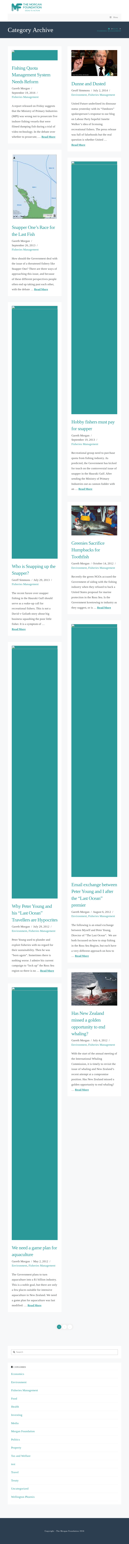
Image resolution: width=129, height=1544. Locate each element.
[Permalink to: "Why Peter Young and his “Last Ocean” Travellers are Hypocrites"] (34, 772)
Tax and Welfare (21, 1456)
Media (15, 1423)
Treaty (15, 1480)
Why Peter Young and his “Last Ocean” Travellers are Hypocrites (34, 912)
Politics (15, 1439)
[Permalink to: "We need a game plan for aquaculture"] (34, 1113)
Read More (48, 136)
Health (15, 1406)
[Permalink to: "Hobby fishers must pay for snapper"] (94, 287)
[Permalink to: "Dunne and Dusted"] (94, 63)
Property (16, 1447)
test (13, 1464)
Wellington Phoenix (23, 1496)
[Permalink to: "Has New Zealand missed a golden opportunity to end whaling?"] (94, 989)
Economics (17, 1374)
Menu (115, 17)
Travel (15, 1472)
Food (14, 1398)
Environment (79, 94)
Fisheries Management (25, 97)
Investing (16, 1415)
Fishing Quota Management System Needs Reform (31, 74)
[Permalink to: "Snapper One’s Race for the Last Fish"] (34, 186)
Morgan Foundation (23, 1431)
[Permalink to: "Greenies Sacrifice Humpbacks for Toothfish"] (94, 520)
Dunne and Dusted (88, 83)
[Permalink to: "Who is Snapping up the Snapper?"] (34, 432)
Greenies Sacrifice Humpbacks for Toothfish (87, 549)
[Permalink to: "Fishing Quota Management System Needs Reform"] (34, 55)
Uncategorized (20, 1488)
